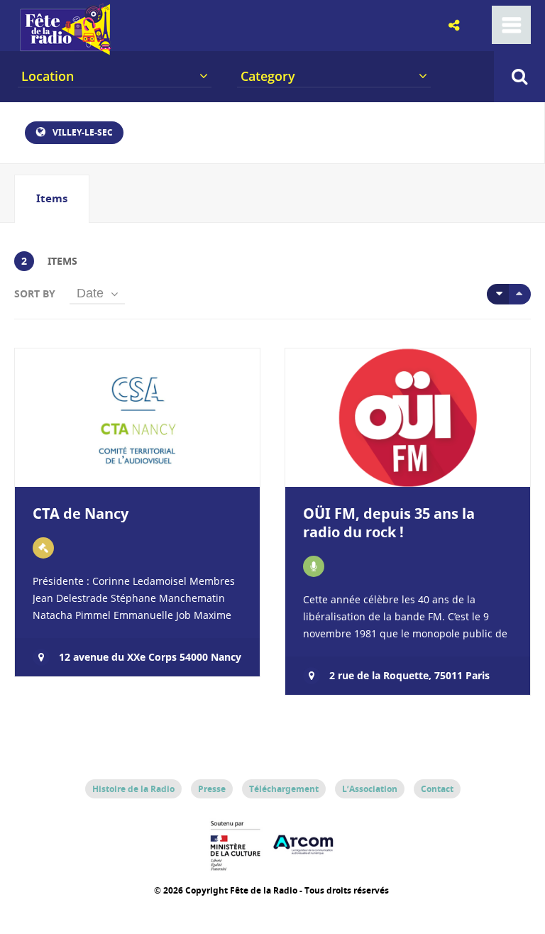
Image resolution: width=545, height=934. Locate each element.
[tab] (51, 199)
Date (90, 293)
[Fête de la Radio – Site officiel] (64, 49)
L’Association (369, 789)
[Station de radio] (313, 566)
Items (51, 198)
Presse (212, 789)
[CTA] (43, 548)
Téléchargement (284, 789)
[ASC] (498, 294)
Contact (437, 789)
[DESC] (520, 294)
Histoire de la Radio (133, 789)
